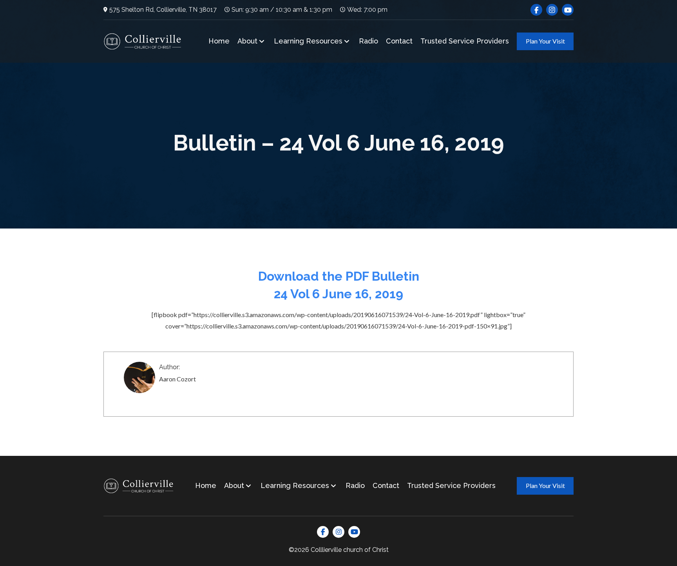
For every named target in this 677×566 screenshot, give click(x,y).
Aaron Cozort (177, 379)
